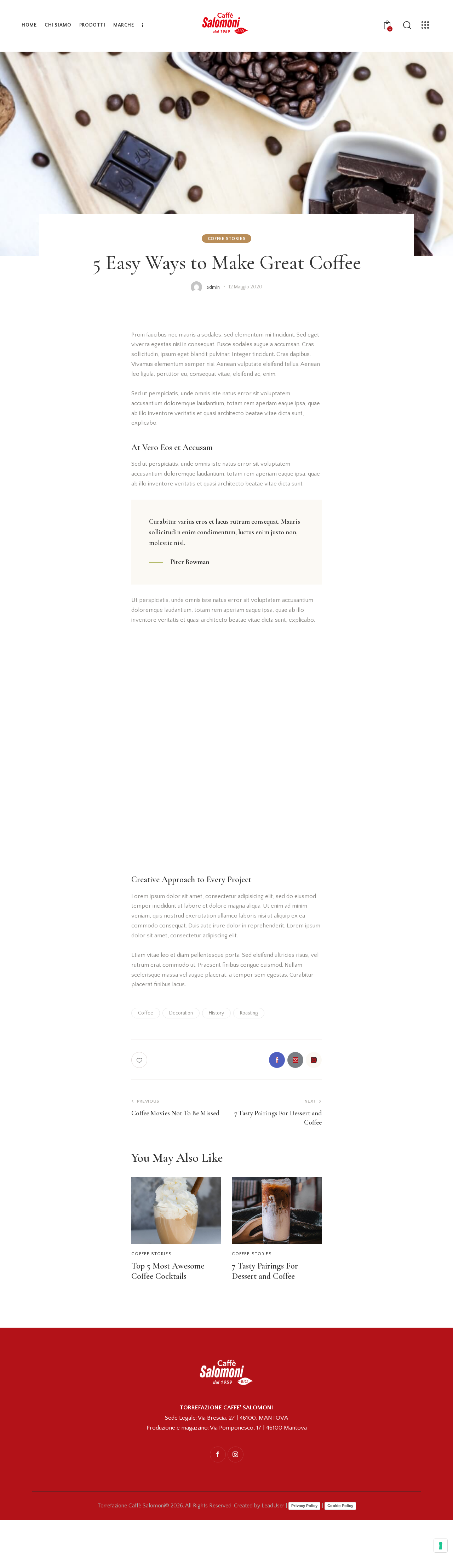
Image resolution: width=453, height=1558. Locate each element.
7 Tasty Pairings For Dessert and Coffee (265, 1271)
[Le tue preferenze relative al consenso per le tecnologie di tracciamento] (440, 1545)
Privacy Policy (304, 1505)
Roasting (249, 1013)
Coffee (145, 1013)
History (216, 1013)
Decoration (181, 1013)
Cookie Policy (340, 1505)
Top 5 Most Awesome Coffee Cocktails (167, 1271)
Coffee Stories (226, 238)
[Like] (140, 1060)
